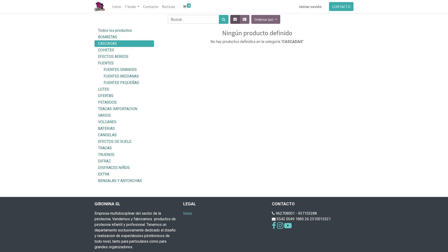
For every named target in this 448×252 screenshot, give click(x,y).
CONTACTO (341, 6)
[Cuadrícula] (235, 19)
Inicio (187, 213)
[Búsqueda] (223, 19)
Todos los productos (115, 30)
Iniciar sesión (310, 6)
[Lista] (244, 19)
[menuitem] (116, 6)
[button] (265, 19)
